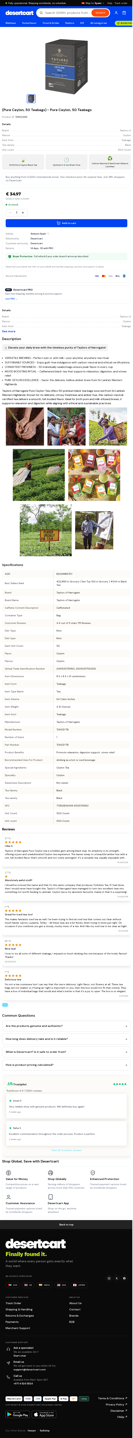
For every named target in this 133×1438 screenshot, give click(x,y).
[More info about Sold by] (48, 233)
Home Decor (29, 23)
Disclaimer (118, 1411)
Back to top (66, 1224)
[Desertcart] (19, 13)
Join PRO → (11, 299)
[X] (117, 1278)
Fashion (69, 23)
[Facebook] (124, 1278)
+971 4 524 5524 (23, 1383)
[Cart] (124, 13)
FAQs (122, 1417)
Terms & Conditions (112, 1398)
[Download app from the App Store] (44, 1414)
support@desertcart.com (30, 1369)
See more (8, 331)
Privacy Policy (116, 1404)
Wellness (11, 23)
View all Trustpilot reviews (66, 1150)
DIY (82, 23)
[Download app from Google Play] (18, 1414)
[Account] (116, 13)
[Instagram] (109, 1278)
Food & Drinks (51, 23)
